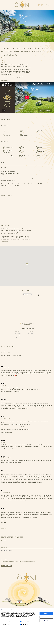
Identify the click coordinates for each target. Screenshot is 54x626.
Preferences (24, 621)
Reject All (46, 620)
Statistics (5, 624)
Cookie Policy (13, 619)
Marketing (23, 624)
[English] (39, 4)
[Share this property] (4, 61)
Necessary (5, 621)
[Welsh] (42, 4)
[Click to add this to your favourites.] (2, 61)
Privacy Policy (4, 559)
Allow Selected (46, 617)
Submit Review (7, 565)
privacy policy (32, 561)
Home (45, 44)
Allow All (46, 613)
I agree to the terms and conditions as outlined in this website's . (19, 561)
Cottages (48, 44)
